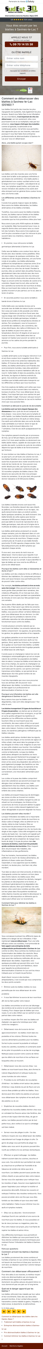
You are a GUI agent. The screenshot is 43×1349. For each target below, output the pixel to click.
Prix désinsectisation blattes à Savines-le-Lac (22, 1332)
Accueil (4, 1346)
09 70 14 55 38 (22, 44)
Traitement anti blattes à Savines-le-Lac (19, 1322)
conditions (24, 71)
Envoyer (21, 79)
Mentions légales (16, 1346)
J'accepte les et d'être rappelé (23, 72)
